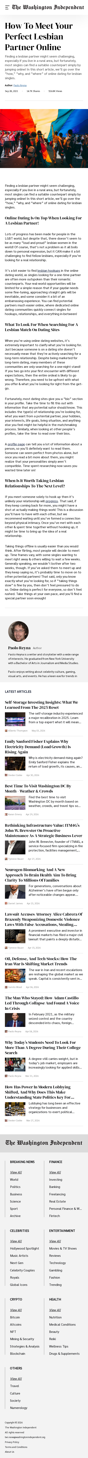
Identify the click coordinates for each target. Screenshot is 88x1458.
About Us (9, 1452)
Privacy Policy (12, 1442)
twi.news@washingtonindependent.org (25, 1437)
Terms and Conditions (16, 1447)
